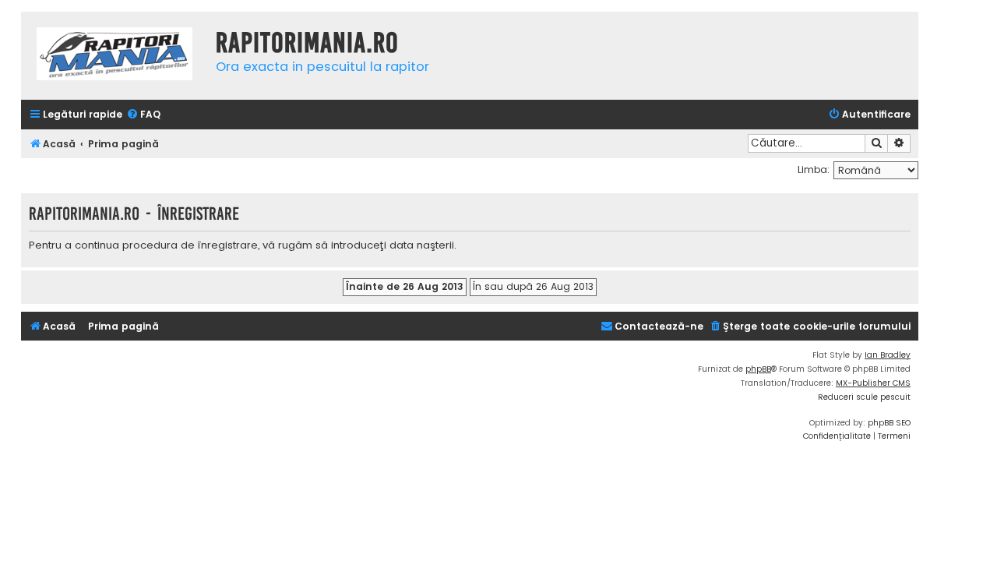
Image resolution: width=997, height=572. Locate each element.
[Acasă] (114, 56)
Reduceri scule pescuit (864, 397)
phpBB (758, 369)
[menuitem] (143, 114)
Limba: (814, 169)
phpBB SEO (889, 423)
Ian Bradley (888, 355)
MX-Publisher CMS (873, 383)
